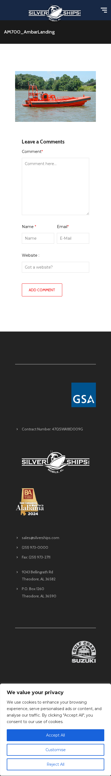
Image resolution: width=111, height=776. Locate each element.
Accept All (55, 735)
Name (29, 226)
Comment (32, 151)
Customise (56, 749)
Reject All (55, 764)
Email (63, 226)
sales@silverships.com (40, 537)
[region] (55, 730)
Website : (30, 255)
